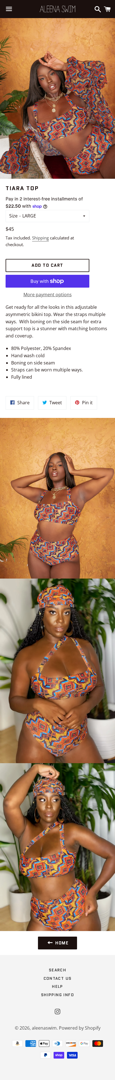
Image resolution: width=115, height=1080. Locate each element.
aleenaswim (44, 1028)
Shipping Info (57, 995)
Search (57, 970)
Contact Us (58, 978)
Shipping (40, 238)
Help (57, 986)
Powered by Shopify (79, 1028)
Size (13, 216)
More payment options (47, 295)
